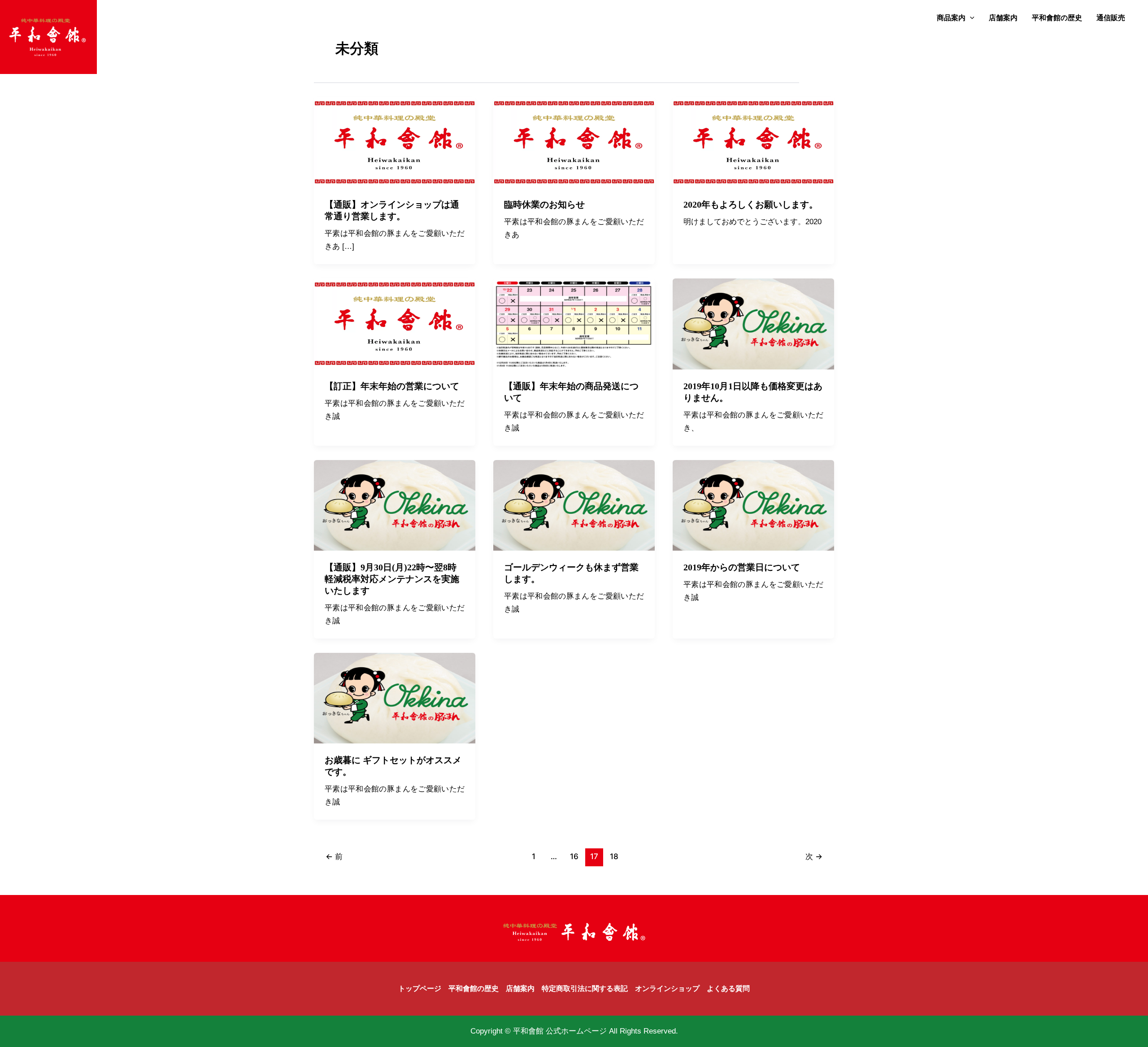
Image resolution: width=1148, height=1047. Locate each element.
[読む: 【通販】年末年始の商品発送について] (574, 323)
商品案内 (951, 18)
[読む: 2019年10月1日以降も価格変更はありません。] (753, 323)
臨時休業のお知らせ (544, 204)
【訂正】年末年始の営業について (392, 386)
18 (614, 856)
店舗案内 (1003, 18)
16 (574, 856)
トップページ (419, 988)
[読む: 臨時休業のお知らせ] (574, 142)
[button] (969, 18)
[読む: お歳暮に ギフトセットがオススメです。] (394, 697)
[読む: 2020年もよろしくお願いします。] (753, 142)
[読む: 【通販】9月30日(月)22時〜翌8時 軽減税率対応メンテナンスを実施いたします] (394, 504)
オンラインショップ (667, 988)
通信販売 (1110, 18)
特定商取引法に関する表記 (585, 988)
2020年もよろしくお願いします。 (750, 204)
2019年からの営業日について (741, 567)
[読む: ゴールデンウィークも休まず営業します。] (574, 504)
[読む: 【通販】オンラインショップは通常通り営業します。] (394, 142)
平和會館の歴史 (1057, 18)
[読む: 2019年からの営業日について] (753, 504)
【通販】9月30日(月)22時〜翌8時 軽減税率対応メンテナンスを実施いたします (395, 578)
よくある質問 (728, 988)
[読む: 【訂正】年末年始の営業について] (394, 323)
